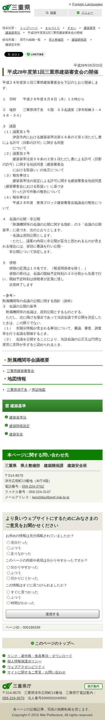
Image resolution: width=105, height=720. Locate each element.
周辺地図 (38, 390)
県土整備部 (56, 39)
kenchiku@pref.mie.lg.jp (50, 497)
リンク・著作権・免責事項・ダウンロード (39, 656)
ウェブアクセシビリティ (26, 667)
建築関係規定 (19, 426)
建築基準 (89, 28)
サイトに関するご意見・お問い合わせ (36, 672)
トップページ (29, 28)
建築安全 (16, 434)
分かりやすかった (24, 567)
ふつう (16, 548)
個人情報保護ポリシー (24, 661)
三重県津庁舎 (17, 390)
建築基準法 (12, 32)
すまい (71, 28)
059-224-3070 (13, 698)
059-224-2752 (33, 486)
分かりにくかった (24, 578)
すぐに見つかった (24, 592)
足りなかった (21, 553)
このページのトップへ (54, 643)
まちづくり (52, 28)
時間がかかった (23, 603)
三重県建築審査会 (20, 371)
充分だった (19, 542)
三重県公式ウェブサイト (16, 8)
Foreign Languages (87, 4)
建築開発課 (79, 39)
